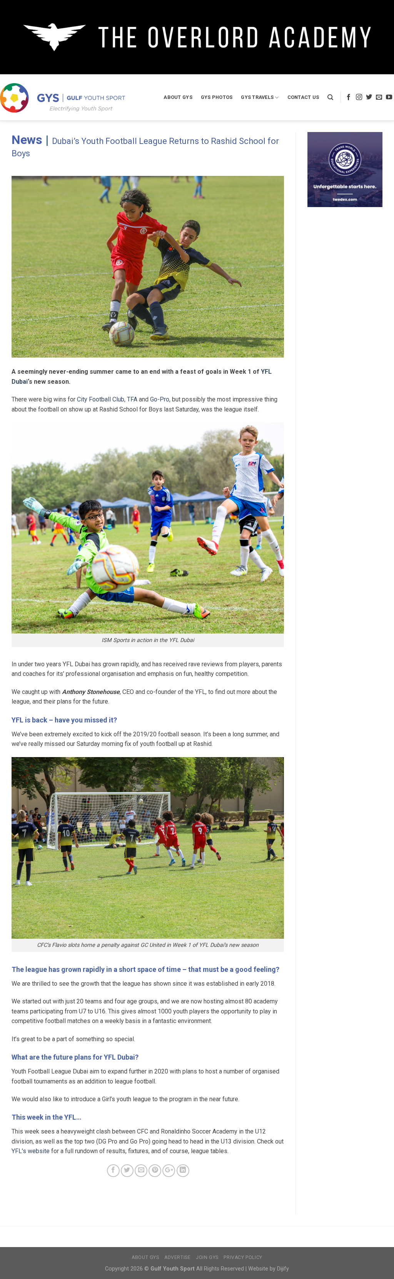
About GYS (178, 97)
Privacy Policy (243, 1257)
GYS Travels (257, 97)
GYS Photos (217, 97)
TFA (132, 399)
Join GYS (207, 1257)
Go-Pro (159, 399)
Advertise (177, 1257)
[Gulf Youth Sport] (62, 97)
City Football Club (100, 399)
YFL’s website (31, 1151)
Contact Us (303, 97)
